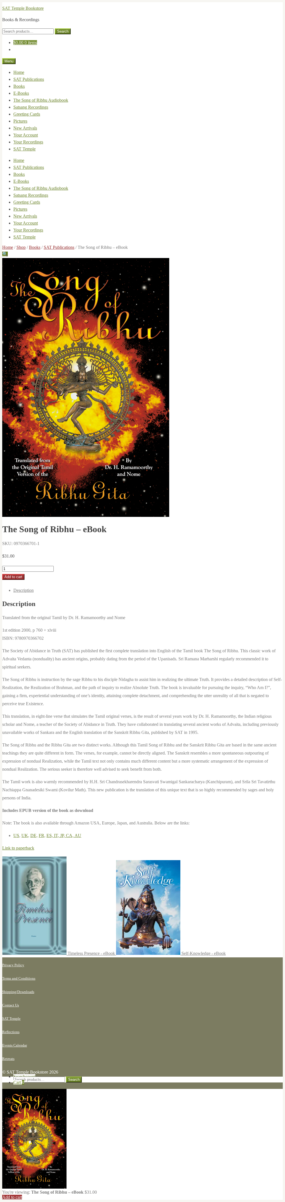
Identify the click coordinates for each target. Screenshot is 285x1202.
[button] (5, 254)
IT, (57, 835)
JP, (63, 835)
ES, (50, 835)
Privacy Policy (13, 965)
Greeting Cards (26, 114)
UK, (25, 835)
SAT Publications (28, 79)
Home (18, 72)
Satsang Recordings (30, 107)
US (16, 835)
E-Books (21, 93)
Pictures (20, 121)
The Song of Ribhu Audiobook (40, 100)
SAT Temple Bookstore (23, 8)
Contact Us (10, 1005)
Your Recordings (28, 142)
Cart (18, 1082)
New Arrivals (25, 128)
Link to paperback (18, 848)
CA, (70, 835)
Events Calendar (14, 1045)
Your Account (25, 135)
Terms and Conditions (18, 978)
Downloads (25, 992)
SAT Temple (24, 149)
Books (19, 86)
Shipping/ (9, 992)
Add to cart (13, 577)
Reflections (10, 1032)
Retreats (8, 1059)
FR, (42, 835)
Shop (21, 247)
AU (78, 835)
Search (62, 31)
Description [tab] (23, 590)
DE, (34, 835)
